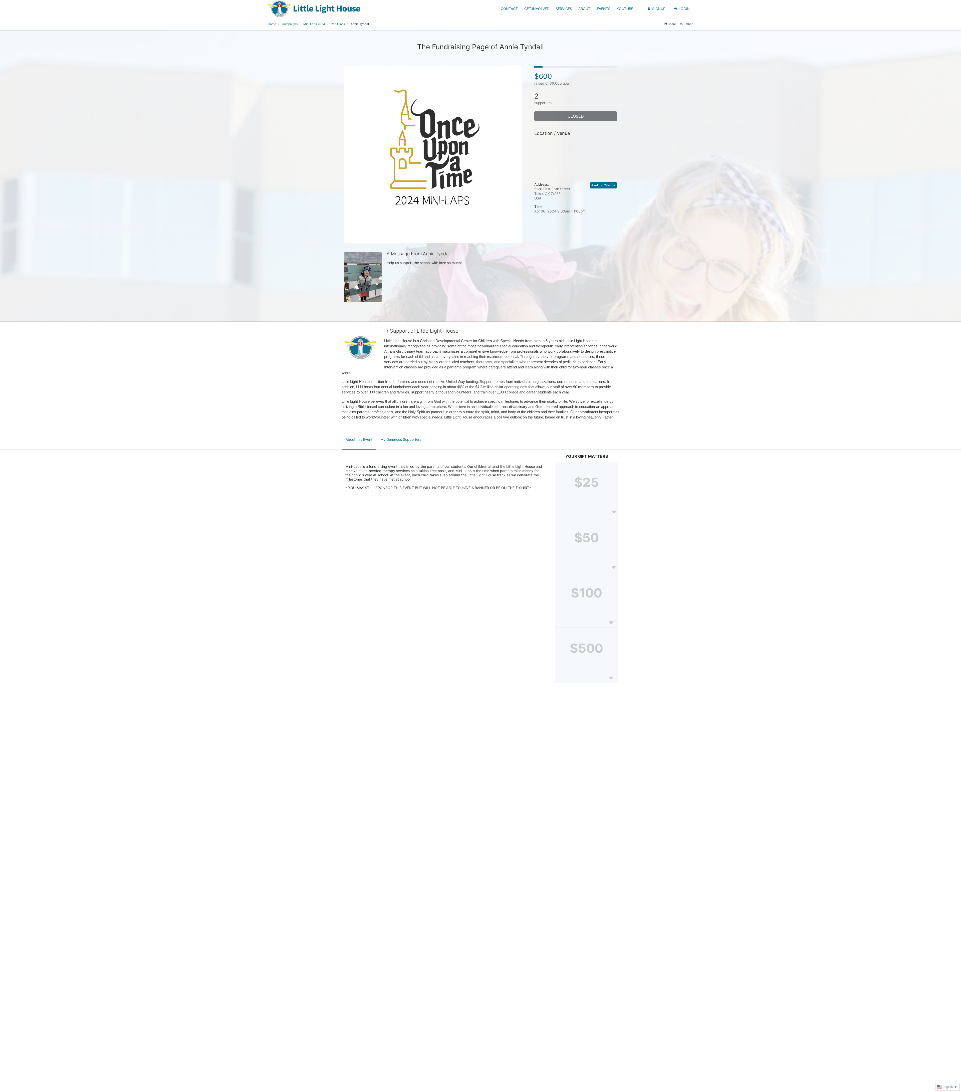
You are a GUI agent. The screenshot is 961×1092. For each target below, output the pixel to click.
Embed (688, 24)
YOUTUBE (625, 9)
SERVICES (564, 9)
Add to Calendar (604, 185)
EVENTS (603, 9)
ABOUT (584, 9)
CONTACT (509, 9)
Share (672, 24)
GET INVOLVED (536, 9)
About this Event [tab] (359, 439)
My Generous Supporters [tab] (400, 439)
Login (684, 9)
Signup (658, 9)
